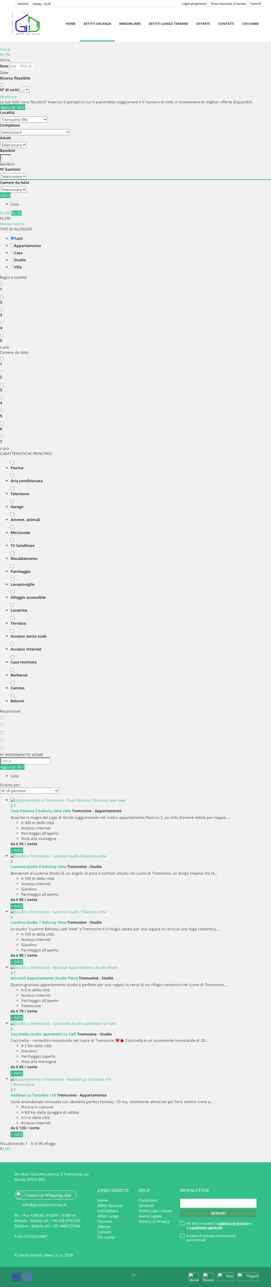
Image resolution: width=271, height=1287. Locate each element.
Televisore (20, 493)
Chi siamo (250, 23)
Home (71, 23)
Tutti (18, 238)
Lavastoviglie (22, 584)
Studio (20, 259)
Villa (18, 267)
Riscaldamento (24, 558)
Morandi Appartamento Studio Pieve (44, 978)
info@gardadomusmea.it (44, 1204)
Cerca (5, 49)
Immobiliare (130, 23)
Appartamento (27, 245)
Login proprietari (194, 3)
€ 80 (20, 955)
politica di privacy (234, 1223)
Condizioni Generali (148, 1203)
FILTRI (5, 54)
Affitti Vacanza (97, 23)
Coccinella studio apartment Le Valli (43, 1034)
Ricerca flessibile (15, 78)
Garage (17, 506)
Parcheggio (21, 571)
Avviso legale (150, 1216)
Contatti (226, 23)
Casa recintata (24, 662)
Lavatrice (19, 610)
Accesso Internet (26, 649)
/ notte (31, 843)
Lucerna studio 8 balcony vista (38, 866)
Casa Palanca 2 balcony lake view (41, 810)
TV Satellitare (23, 545)
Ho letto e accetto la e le (218, 1225)
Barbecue (19, 674)
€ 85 (20, 899)
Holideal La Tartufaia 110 (33, 1095)
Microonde (20, 532)
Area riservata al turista (228, 3)
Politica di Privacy (154, 1221)
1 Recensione (22, 1084)
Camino (18, 687)
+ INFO (17, 850)
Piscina (17, 467)
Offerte (203, 23)
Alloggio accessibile (28, 597)
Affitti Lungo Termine (168, 23)
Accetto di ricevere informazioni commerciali (211, 1238)
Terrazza (18, 623)
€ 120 (21, 1127)
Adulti (5, 137)
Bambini (7, 150)
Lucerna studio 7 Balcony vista (38, 922)
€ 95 (20, 843)
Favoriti (255, 3)
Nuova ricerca (12, 223)
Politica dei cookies (155, 1210)
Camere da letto (14, 182)
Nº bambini (10, 169)
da (13, 843)
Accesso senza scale (29, 636)
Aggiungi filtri (12, 766)
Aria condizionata (27, 480)
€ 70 (20, 1011)
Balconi (17, 700)
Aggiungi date (12, 107)
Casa (18, 252)
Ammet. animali (25, 519)
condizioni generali (206, 1227)
